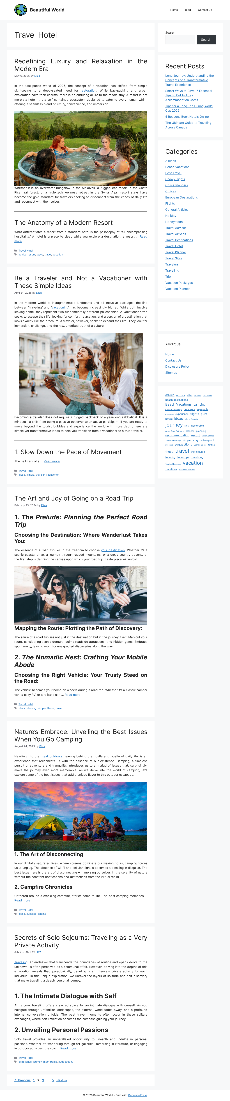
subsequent (207, 440)
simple (30, 474)
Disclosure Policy (177, 366)
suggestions (65, 1061)
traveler (40, 474)
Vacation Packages (179, 282)
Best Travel (173, 173)
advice (22, 254)
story (195, 440)
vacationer (52, 474)
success (31, 913)
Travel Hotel (26, 250)
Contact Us (205, 9)
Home (174, 9)
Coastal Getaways (173, 409)
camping (200, 404)
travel (48, 254)
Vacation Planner (177, 289)
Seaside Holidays (173, 440)
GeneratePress (137, 1095)
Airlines (170, 161)
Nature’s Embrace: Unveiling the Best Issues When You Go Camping (80, 735)
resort (31, 254)
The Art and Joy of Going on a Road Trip (73, 498)
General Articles (176, 209)
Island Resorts (191, 419)
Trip (168, 276)
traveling (170, 457)
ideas (22, 474)
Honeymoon (174, 222)
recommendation (177, 435)
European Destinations (181, 197)
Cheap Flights (175, 179)
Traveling (20, 962)
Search (170, 32)
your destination (113, 550)
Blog (188, 9)
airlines (197, 395)
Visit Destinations (187, 469)
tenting (42, 913)
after (189, 395)
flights (194, 414)
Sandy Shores (208, 436)
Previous (22, 1080)
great (204, 413)
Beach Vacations (177, 167)
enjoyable (202, 409)
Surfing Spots (200, 445)
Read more (52, 461)
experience (25, 1061)
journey (37, 1061)
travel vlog (197, 457)
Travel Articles (175, 234)
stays (39, 254)
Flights (170, 203)
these (50, 708)
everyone (169, 414)
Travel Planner (175, 252)
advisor (180, 395)
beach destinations (176, 399)
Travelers (172, 264)
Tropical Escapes (173, 464)
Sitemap (171, 372)
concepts (189, 409)
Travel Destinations (179, 240)
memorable (50, 1061)
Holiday (170, 215)
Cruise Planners (176, 185)
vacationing (60, 307)
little (187, 426)
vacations (171, 469)
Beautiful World (47, 10)
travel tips (183, 457)
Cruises (170, 191)
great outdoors (51, 756)
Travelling (172, 270)
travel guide (198, 451)
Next (61, 1080)
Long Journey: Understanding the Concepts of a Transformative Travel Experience (189, 80)
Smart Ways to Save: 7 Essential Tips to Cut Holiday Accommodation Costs (188, 95)
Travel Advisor (175, 228)
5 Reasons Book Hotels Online (187, 116)
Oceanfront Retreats (174, 431)
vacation (58, 254)
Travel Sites (173, 258)
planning (31, 708)
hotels (168, 418)
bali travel (207, 395)
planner (189, 430)
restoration (88, 90)
